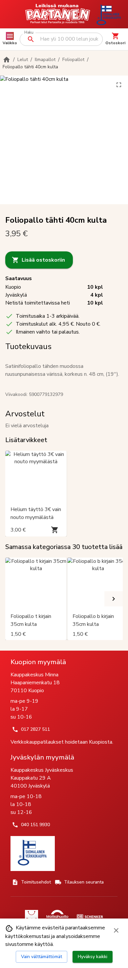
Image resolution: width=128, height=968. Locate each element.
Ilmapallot (45, 59)
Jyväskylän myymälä (42, 757)
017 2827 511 (35, 729)
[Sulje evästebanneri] (116, 930)
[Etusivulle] (7, 60)
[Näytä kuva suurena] (118, 84)
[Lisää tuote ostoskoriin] (54, 529)
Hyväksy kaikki (92, 956)
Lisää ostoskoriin (43, 260)
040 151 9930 (35, 825)
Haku (28, 32)
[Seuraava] (113, 598)
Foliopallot (73, 59)
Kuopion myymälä (38, 661)
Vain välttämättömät (41, 956)
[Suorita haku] (30, 39)
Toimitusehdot (36, 882)
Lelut (22, 59)
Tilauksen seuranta (84, 882)
